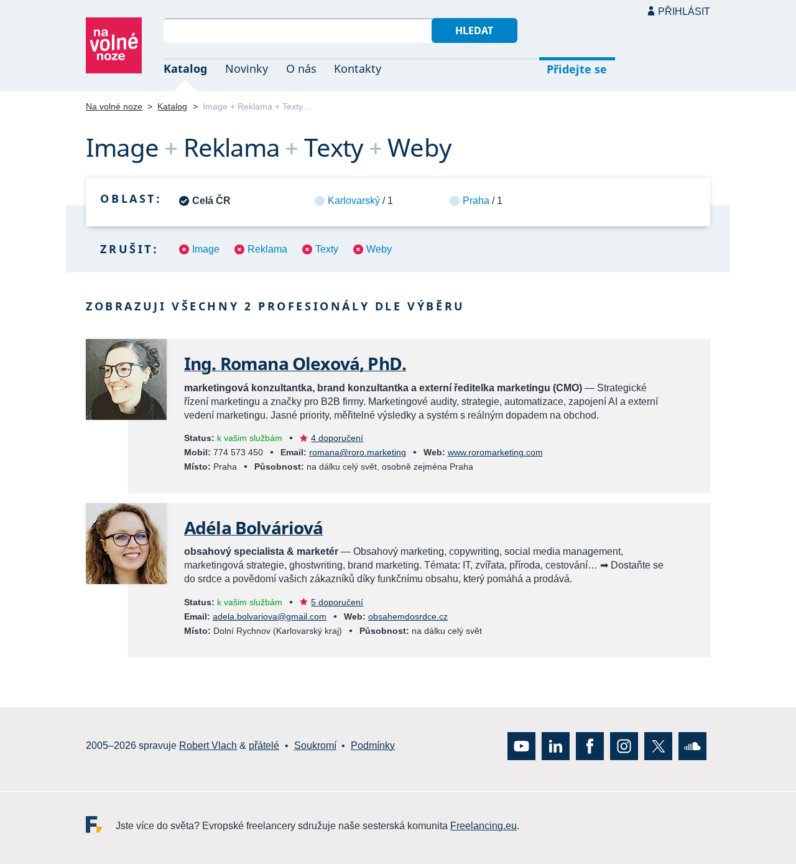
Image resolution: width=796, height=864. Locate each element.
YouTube (521, 745)
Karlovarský (354, 200)
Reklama (267, 249)
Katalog (185, 68)
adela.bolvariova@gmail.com (269, 616)
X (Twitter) (658, 745)
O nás (301, 68)
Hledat (474, 30)
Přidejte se (577, 69)
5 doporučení (337, 602)
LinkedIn (556, 745)
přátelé (264, 745)
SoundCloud (692, 745)
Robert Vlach (208, 745)
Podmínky (373, 745)
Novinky (246, 68)
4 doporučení (337, 438)
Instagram (624, 745)
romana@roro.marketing (357, 452)
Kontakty (357, 68)
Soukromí (315, 745)
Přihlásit (684, 11)
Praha (476, 200)
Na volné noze (114, 106)
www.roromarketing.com (495, 452)
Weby (379, 249)
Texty (326, 249)
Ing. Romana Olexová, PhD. (295, 363)
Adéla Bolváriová (253, 527)
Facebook (590, 745)
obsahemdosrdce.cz (408, 616)
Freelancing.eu (101, 823)
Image (206, 249)
